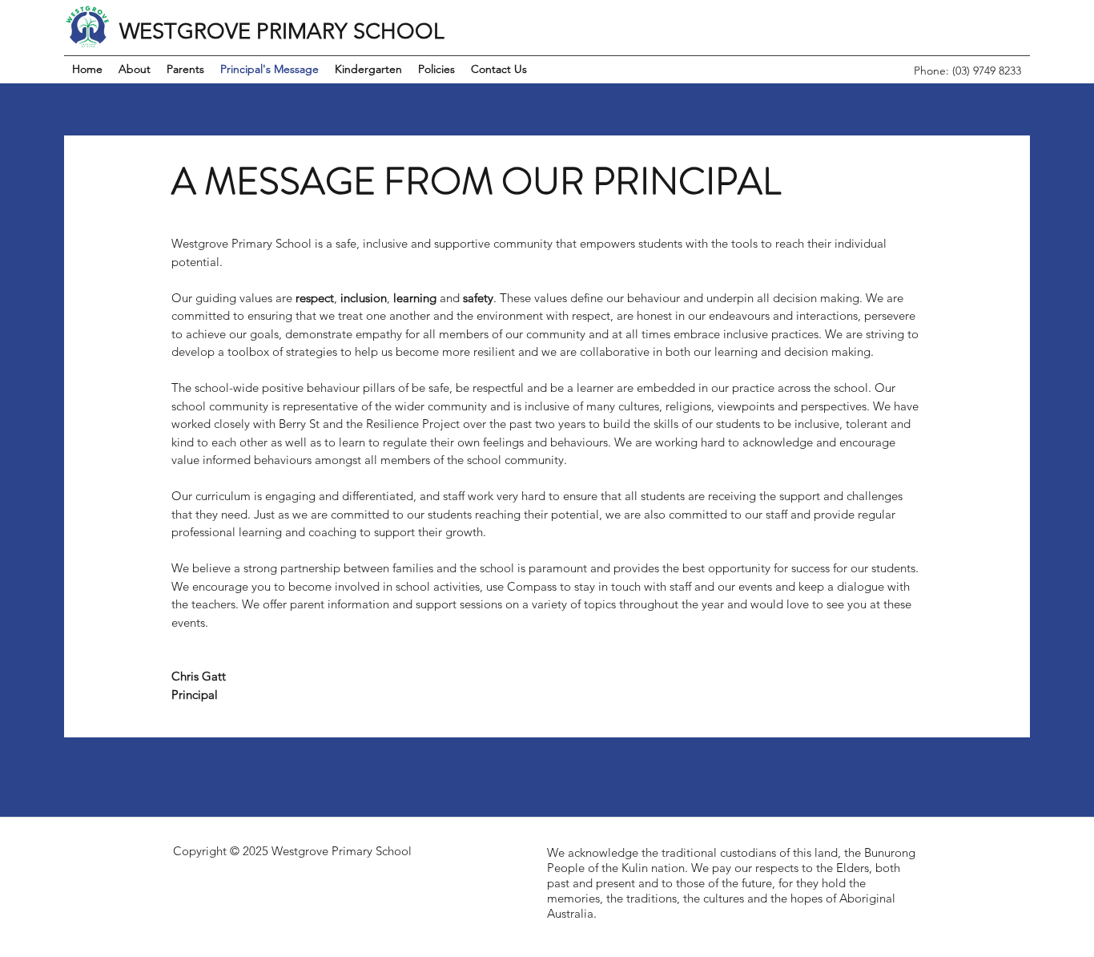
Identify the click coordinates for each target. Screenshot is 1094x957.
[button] (185, 69)
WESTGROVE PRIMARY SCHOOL (281, 31)
